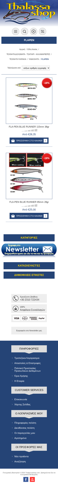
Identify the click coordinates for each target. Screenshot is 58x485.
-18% (46, 83)
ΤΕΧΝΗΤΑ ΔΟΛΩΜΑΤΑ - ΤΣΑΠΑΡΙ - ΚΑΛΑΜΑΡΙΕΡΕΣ (28, 54)
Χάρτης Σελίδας (22, 404)
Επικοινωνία (20, 399)
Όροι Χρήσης (21, 376)
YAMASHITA (34, 59)
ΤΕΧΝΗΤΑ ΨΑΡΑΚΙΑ (17, 59)
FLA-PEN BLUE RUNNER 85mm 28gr (29, 202)
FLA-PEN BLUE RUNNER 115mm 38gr (29, 126)
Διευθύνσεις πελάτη (24, 428)
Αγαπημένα (20, 438)
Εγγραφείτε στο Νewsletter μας (29, 331)
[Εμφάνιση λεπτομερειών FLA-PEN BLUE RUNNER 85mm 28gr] (29, 176)
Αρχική (22, 49)
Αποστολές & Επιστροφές (27, 363)
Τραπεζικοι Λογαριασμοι (26, 358)
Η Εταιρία (19, 381)
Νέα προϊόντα (21, 456)
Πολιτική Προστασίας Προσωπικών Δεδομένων (27, 369)
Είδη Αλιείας (32, 49)
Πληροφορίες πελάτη (25, 422)
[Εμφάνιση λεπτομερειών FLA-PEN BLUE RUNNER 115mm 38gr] (29, 101)
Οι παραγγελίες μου (24, 433)
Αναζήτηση (20, 461)
